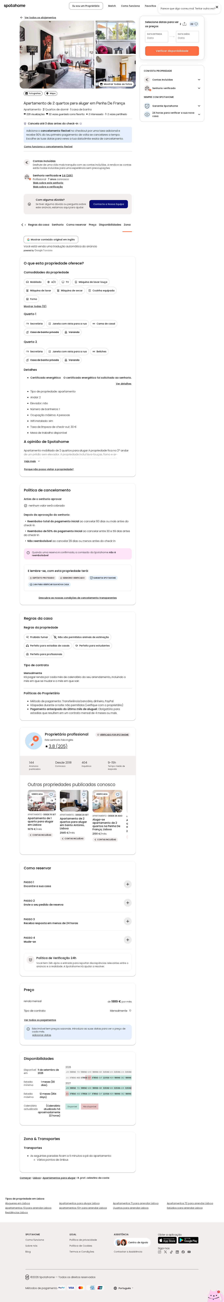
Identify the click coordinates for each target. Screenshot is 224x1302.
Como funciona (130, 6)
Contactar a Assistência (128, 1251)
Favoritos (150, 6)
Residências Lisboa (16, 1212)
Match (112, 6)
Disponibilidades (110, 225)
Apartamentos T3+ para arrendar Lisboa (83, 1208)
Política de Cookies (81, 1245)
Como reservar (76, 225)
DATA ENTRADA (154, 34)
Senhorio (58, 225)
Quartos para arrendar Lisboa (130, 1208)
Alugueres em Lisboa (17, 1203)
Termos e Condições (82, 1251)
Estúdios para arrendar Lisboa (185, 1208)
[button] (116, 84)
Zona (127, 225)
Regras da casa (38, 225)
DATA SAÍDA (184, 34)
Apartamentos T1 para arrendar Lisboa (135, 1203)
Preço (92, 225)
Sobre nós (31, 1245)
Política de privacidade (83, 1239)
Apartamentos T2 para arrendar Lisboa (190, 1203)
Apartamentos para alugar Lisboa (79, 1203)
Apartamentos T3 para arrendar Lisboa (28, 1208)
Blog (28, 1251)
